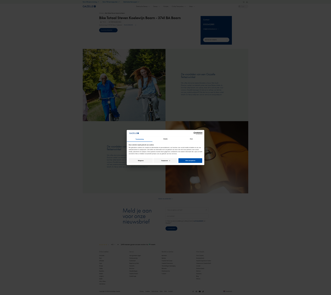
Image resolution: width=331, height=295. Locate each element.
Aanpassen (164, 160)
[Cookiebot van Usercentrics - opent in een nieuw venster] (194, 133)
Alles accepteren (190, 160)
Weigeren (141, 160)
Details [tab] (165, 139)
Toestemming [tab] (140, 139)
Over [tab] (191, 139)
